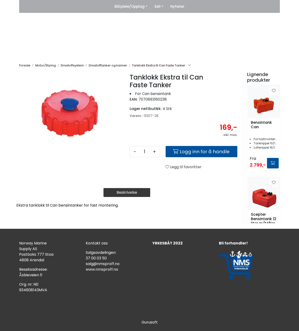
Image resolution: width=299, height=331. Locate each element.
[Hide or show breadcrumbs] (189, 65)
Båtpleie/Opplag (129, 6)
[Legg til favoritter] (273, 91)
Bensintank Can (261, 125)
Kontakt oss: (97, 243)
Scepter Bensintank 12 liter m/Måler (263, 219)
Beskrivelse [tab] (127, 192)
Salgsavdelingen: (101, 252)
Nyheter (177, 6)
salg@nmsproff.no (103, 263)
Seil (157, 6)
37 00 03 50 (96, 258)
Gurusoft (150, 322)
